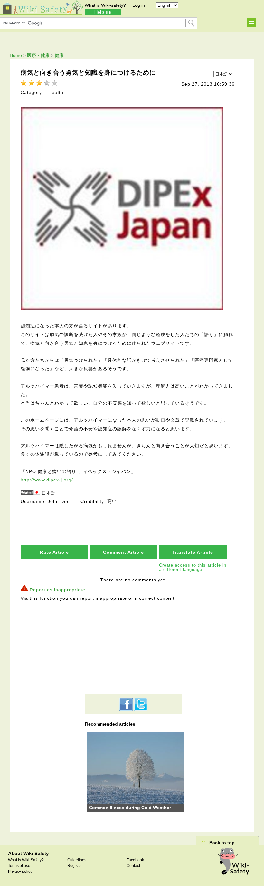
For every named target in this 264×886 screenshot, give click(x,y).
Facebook (135, 860)
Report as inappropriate (57, 589)
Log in (138, 5)
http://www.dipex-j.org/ (47, 479)
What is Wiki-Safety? (26, 860)
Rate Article (54, 552)
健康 (59, 55)
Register (74, 865)
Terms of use (19, 865)
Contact (133, 865)
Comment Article (123, 552)
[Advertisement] (133, 647)
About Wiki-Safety (28, 853)
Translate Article (192, 552)
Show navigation (251, 22)
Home (16, 55)
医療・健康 (38, 55)
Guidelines (76, 860)
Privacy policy (20, 871)
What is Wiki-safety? (105, 5)
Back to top (222, 842)
